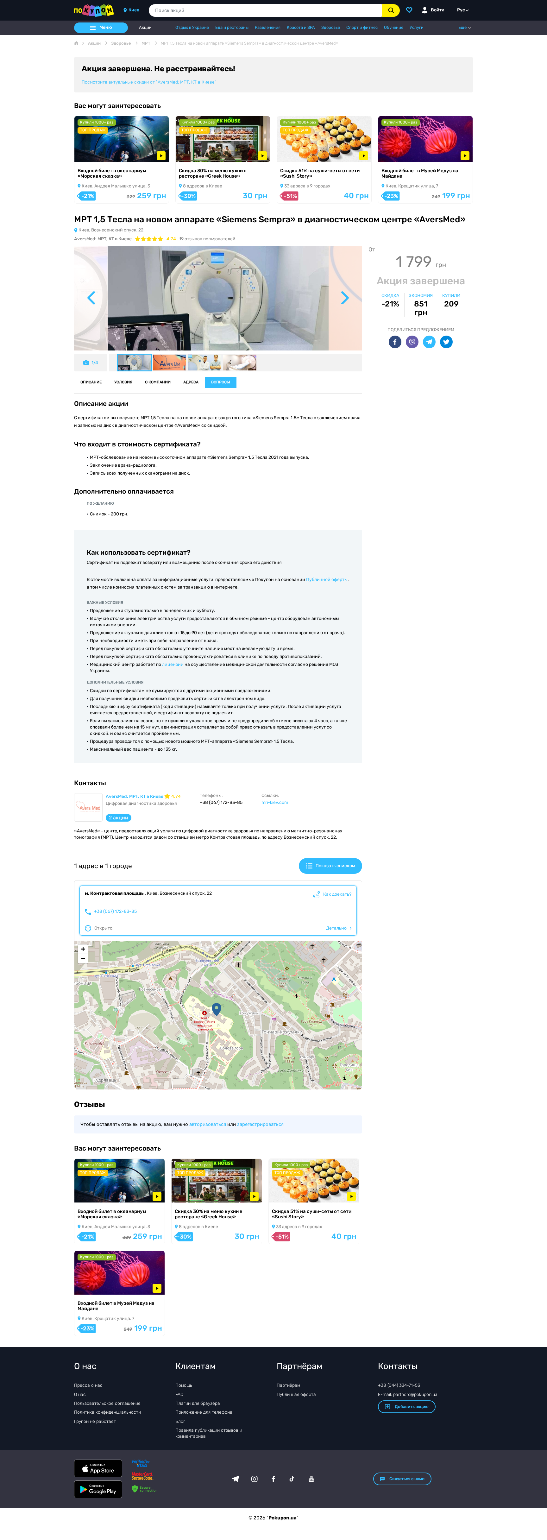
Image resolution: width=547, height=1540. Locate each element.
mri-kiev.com (274, 802)
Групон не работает (95, 1421)
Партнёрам (288, 1385)
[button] (216, 1009)
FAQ (179, 1394)
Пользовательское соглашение (107, 1403)
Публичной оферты (327, 579)
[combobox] (265, 10)
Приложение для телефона (203, 1412)
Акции (145, 27)
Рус (461, 10)
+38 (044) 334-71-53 (399, 1385)
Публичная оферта (296, 1394)
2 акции (118, 818)
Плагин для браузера (197, 1403)
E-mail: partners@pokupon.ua (407, 1394)
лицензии (173, 664)
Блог (180, 1421)
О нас (80, 1394)
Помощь (183, 1385)
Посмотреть (96, 153)
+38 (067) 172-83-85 (115, 911)
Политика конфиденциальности (107, 1412)
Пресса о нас (88, 1385)
